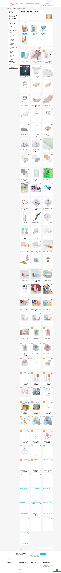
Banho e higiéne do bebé (13, 12)
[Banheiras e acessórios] (24, 29)
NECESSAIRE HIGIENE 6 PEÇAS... (36, 397)
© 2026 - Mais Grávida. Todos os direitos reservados (30, 571)
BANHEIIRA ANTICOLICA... (36, 76)
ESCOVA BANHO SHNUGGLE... (48, 470)
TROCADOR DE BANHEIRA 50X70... (36, 179)
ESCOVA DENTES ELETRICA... (25, 222)
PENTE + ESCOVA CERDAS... (25, 383)
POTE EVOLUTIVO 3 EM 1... (47, 280)
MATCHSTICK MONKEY (14, 47)
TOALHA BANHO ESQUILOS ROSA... (36, 208)
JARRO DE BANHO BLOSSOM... (48, 484)
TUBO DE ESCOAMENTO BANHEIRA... (36, 135)
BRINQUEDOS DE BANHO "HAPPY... (25, 397)
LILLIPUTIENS (12, 44)
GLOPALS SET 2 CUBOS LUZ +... (47, 179)
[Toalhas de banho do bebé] (34, 29)
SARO (11, 56)
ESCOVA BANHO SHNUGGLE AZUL (47, 513)
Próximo (51, 547)
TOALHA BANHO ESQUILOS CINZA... (48, 208)
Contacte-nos (21, 567)
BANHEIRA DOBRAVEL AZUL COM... (47, 309)
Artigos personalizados (39, 3)
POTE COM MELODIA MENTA (36, 426)
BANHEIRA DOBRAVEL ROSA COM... (36, 309)
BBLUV (11, 36)
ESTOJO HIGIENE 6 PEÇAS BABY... (36, 237)
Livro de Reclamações (22, 570)
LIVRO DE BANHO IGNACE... (48, 193)
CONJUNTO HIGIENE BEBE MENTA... (24, 62)
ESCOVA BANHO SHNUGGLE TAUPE (25, 484)
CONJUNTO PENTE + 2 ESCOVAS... (48, 251)
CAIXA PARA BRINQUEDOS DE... (24, 499)
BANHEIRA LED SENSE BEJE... (36, 105)
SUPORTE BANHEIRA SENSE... (25, 105)
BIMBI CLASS (12, 40)
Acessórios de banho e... (43, 34)
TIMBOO (12, 59)
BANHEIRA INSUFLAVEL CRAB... (25, 323)
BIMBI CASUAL (12, 39)
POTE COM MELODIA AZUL (47, 426)
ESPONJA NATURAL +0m (24, 412)
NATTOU (12, 52)
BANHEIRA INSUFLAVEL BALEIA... (47, 323)
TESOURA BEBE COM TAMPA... (48, 412)
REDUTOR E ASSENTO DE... (48, 105)
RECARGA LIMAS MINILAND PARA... (24, 237)
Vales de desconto (33, 568)
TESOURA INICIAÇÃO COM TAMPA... (25, 426)
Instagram (10, 559)
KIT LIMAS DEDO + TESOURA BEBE (36, 61)
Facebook (8, 559)
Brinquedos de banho (12, 18)
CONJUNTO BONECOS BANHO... (24, 280)
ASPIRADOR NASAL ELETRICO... (47, 61)
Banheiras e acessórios (12, 14)
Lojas (20, 569)
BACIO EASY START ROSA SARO (47, 353)
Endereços (32, 567)
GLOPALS (12, 43)
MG (11, 48)
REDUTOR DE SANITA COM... (25, 338)
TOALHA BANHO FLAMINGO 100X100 (36, 150)
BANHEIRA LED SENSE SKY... (25, 134)
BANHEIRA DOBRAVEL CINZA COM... (25, 309)
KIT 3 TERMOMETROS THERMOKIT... (48, 237)
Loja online (47, 3)
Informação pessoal (34, 563)
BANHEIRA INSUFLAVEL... (36, 323)
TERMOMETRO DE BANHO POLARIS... (36, 339)
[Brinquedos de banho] (24, 40)
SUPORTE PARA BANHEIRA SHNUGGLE (36, 514)
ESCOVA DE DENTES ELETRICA (24, 76)
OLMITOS (12, 55)
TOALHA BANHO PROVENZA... (48, 149)
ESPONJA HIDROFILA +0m (36, 412)
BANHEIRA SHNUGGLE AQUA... (25, 543)
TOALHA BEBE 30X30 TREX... (25, 179)
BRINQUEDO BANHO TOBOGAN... (36, 222)
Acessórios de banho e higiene (12, 17)
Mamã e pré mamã (22, 3)
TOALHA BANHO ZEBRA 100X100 (24, 149)
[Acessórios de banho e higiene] (43, 29)
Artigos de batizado (30, 3)
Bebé (17, 3)
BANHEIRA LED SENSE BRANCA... (47, 76)
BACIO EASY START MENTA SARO (36, 353)
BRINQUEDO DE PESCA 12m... (25, 208)
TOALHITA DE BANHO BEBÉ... (48, 134)
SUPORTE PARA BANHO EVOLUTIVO (48, 397)
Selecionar (47, 48)
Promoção (8, 563)
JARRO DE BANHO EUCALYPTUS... (36, 484)
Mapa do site (21, 568)
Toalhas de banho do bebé (13, 15)
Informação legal (21, 563)
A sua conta (33, 562)
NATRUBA (12, 51)
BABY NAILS (12, 35)
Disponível (12, 62)
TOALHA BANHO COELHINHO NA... (47, 222)
